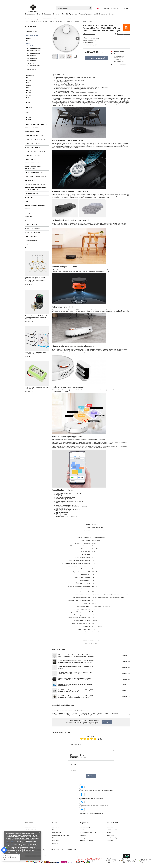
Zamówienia (29, 823)
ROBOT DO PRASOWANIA (32, 132)
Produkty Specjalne (85, 14)
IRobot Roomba (30, 75)
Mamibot (28, 92)
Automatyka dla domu (31, 240)
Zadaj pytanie (107, 722)
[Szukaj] (90, 8)
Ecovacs (28, 38)
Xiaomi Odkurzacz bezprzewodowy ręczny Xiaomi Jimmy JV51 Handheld (75, 667)
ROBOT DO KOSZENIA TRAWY (34, 136)
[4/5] (91, 739)
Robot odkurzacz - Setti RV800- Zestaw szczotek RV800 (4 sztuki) (35, 353)
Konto (54, 823)
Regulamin (103, 14)
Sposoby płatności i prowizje (88, 832)
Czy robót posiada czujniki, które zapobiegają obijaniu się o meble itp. (70, 710)
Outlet (26, 201)
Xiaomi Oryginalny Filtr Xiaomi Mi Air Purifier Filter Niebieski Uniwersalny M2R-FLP (75, 684)
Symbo (28, 110)
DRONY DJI (28, 217)
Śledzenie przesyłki (30, 829)
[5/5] (95, 739)
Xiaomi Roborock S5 (32, 55)
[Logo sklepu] (33, 8)
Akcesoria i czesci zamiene (32, 248)
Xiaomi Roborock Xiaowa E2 (34, 50)
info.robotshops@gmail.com (42, 849)
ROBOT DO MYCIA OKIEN (32, 147)
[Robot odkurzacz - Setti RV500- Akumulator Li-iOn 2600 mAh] (37, 373)
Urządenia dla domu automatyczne (35, 244)
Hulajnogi (27, 213)
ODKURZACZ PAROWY (32, 163)
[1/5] (81, 739)
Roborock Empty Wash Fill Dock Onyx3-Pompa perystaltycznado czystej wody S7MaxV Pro (36, 317)
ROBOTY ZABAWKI (30, 159)
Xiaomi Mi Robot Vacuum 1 (71, 19)
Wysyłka (82, 829)
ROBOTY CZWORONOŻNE (33, 228)
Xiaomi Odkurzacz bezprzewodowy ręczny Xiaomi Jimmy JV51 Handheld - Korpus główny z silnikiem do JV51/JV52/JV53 (75, 696)
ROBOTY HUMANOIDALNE (33, 232)
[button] (55, 38)
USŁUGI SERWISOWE (31, 193)
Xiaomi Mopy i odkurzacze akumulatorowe (33, 66)
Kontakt (111, 14)
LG (27, 77)
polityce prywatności (11, 841)
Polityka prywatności (85, 838)
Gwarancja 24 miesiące (98, 530)
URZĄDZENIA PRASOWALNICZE (34, 172)
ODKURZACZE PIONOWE (32, 155)
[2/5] (85, 739)
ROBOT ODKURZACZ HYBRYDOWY (35, 151)
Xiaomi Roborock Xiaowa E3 (34, 53)
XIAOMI (94, 524)
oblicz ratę (123, 64)
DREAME (28, 117)
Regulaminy (84, 823)
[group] (66, 38)
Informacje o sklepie (85, 827)
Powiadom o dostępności (96, 58)
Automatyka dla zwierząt (32, 31)
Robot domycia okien (31, 236)
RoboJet (28, 90)
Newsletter (55, 843)
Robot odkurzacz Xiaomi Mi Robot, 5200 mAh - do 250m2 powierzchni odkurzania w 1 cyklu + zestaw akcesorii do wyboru (76, 655)
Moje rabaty (55, 840)
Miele (27, 105)
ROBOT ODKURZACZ (49, 19)
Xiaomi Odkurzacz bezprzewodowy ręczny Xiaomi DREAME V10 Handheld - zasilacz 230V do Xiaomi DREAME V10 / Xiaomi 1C (75, 661)
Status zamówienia (30, 827)
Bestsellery (56, 14)
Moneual (28, 80)
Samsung (28, 85)
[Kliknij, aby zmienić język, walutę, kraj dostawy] (98, 8)
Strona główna (30, 14)
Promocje (47, 14)
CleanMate (29, 100)
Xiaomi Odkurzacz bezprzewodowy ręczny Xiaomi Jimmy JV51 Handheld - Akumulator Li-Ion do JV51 (75, 690)
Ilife (27, 40)
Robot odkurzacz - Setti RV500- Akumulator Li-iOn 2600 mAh (37, 387)
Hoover (28, 102)
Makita (28, 87)
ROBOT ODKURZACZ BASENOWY (35, 139)
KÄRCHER (29, 107)
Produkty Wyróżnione (69, 14)
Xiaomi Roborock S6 (32, 58)
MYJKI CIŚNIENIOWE (31, 180)
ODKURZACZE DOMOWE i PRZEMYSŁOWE (33, 167)
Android (72, 516)
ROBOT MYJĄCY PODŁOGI (33, 128)
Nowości (40, 14)
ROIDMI (29, 72)
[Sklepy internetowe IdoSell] (126, 856)
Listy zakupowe (56, 832)
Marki (96, 14)
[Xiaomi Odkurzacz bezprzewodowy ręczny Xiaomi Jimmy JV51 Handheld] (54, 667)
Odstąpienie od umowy (86, 840)
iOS (76, 516)
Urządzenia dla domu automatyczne (35, 205)
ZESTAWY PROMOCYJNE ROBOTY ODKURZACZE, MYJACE (35, 188)
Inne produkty (29, 197)
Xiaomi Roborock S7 (32, 60)
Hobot (27, 97)
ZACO (27, 112)
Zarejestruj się (56, 827)
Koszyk (54, 829)
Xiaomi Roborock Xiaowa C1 (34, 48)
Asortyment (30, 26)
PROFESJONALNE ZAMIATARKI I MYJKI (36, 176)
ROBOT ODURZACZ (31, 224)
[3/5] (88, 739)
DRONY (27, 209)
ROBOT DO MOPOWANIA (32, 143)
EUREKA (28, 120)
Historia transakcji (57, 838)
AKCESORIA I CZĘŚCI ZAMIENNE (35, 184)
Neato (27, 82)
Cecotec (28, 115)
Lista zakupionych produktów (60, 835)
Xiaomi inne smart (31, 69)
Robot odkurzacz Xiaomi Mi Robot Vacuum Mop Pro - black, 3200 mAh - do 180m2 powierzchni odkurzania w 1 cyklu (74, 679)
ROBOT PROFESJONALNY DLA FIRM (36, 124)
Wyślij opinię (90, 775)
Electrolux (28, 95)
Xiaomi (60, 19)
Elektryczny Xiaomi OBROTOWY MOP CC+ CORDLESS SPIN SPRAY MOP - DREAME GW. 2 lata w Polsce (74, 673)
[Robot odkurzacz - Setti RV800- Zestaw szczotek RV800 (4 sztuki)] (37, 338)
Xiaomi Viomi (30, 63)
